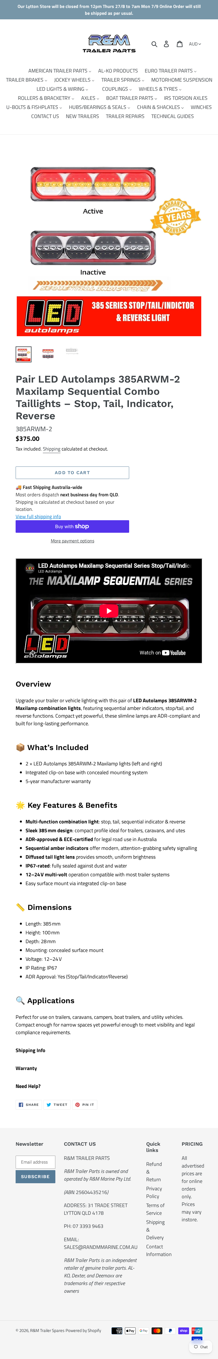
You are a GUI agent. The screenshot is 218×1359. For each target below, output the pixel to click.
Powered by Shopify (83, 1330)
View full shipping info (38, 516)
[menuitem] (56, 70)
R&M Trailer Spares (47, 1330)
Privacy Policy (154, 1192)
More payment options (72, 540)
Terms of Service (155, 1209)
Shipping (51, 449)
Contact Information (159, 1250)
